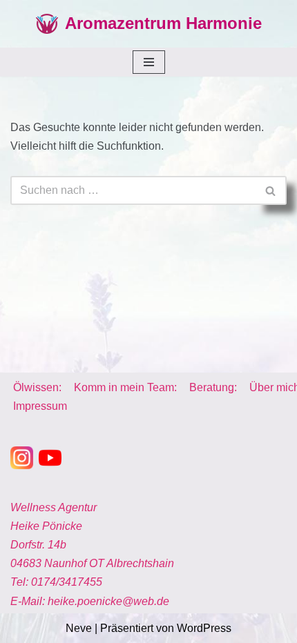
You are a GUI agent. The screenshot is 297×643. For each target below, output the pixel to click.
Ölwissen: (37, 387)
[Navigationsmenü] (149, 62)
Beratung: (213, 387)
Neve (79, 628)
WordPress (204, 628)
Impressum (40, 406)
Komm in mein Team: (125, 387)
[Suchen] (271, 190)
